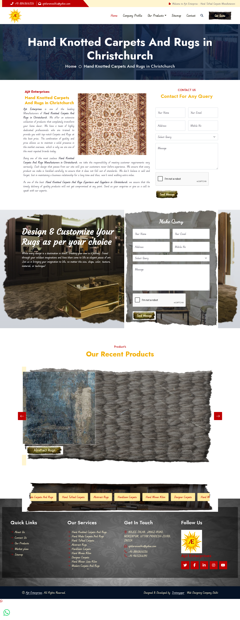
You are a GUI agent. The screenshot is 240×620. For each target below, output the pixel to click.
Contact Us (21, 537)
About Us (20, 532)
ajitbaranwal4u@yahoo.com (56, 3)
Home (114, 15)
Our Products (156, 15)
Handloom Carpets (93, 497)
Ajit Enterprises (34, 592)
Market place (21, 549)
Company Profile (132, 15)
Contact (191, 15)
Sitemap (176, 15)
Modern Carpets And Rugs (86, 565)
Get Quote (220, 15)
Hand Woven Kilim (122, 497)
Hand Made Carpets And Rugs (88, 536)
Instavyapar (178, 592)
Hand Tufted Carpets (39, 497)
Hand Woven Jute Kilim (179, 497)
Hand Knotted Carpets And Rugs (89, 532)
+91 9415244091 (137, 556)
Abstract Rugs (67, 497)
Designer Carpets (149, 497)
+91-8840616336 (24, 3)
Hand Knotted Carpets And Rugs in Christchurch (129, 66)
